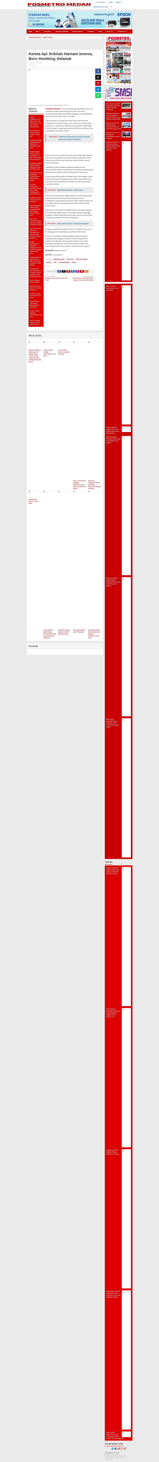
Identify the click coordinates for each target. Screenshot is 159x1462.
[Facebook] (59, 271)
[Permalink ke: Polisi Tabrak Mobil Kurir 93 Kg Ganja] (79, 559)
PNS (55, 262)
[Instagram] (77, 271)
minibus (48, 262)
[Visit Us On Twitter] (112, 1448)
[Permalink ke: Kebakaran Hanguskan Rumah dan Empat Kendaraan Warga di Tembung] (94, 410)
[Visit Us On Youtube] (118, 1448)
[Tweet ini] (98, 77)
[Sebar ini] (98, 71)
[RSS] (86, 271)
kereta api (70, 259)
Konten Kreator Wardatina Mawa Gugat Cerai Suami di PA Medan (83, 278)
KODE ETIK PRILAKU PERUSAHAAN (114, 1457)
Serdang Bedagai (64, 262)
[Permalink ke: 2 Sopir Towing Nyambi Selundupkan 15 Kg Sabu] (49, 345)
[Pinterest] (68, 271)
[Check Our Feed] (121, 1448)
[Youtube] (82, 271)
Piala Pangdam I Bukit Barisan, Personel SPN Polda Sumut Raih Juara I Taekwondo (49, 634)
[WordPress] (73, 271)
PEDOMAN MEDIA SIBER (111, 1454)
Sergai (74, 262)
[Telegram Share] (98, 89)
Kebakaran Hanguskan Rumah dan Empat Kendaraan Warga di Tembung (94, 484)
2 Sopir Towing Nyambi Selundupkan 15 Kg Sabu (49, 353)
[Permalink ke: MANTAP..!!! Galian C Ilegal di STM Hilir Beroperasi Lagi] (64, 559)
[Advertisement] (64, 44)
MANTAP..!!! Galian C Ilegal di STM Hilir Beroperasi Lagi (64, 632)
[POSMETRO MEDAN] (59, 4)
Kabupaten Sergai (59, 259)
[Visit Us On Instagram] (124, 1448)
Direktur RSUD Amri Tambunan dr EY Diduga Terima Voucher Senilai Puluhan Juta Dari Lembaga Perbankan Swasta (35, 356)
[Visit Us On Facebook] (115, 1448)
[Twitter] (64, 271)
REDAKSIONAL (109, 1459)
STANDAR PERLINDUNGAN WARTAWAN (115, 1456)
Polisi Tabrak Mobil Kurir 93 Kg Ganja (79, 631)
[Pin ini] (98, 83)
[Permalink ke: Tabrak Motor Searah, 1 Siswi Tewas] (35, 494)
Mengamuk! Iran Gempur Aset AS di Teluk (56, 278)
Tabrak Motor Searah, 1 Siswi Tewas (33, 501)
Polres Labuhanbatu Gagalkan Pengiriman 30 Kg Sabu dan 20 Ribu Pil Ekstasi (79, 484)
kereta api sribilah (81, 259)
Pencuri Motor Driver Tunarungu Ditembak (63, 352)
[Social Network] (111, 7)
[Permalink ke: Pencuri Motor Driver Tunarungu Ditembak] (64, 345)
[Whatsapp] (98, 95)
